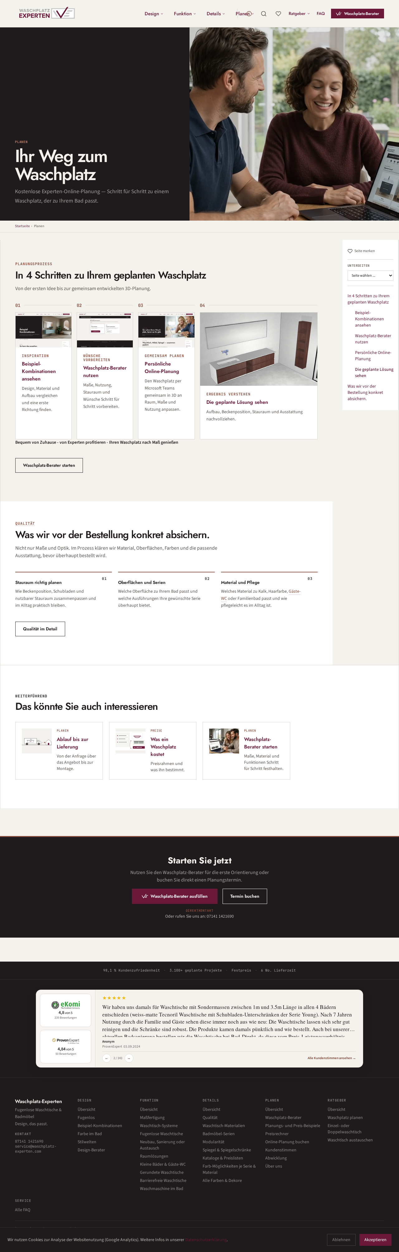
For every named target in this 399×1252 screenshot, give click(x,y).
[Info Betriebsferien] (249, 14)
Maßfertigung (152, 1118)
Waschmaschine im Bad (161, 1189)
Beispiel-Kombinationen (100, 1126)
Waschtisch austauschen (350, 1140)
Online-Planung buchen (287, 1142)
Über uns (273, 1166)
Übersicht (86, 1109)
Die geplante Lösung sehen (374, 372)
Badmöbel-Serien (219, 1134)
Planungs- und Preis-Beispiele (292, 1126)
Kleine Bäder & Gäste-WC (163, 1164)
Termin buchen (244, 896)
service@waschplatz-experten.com (35, 1149)
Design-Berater (91, 1150)
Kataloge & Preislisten (223, 1158)
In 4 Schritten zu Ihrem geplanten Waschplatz (369, 299)
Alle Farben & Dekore (222, 1181)
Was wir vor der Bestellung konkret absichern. (365, 392)
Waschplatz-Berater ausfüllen (179, 896)
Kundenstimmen (280, 1150)
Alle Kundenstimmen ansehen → (332, 1058)
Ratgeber (297, 13)
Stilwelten (87, 1142)
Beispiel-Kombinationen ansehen (369, 319)
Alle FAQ (22, 1210)
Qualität (25, 523)
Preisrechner (277, 1134)
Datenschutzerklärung (206, 1240)
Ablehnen (341, 1240)
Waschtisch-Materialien (224, 1126)
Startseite (22, 226)
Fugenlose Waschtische (161, 1134)
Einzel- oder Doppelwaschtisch (345, 1129)
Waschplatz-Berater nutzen (373, 339)
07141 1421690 (29, 1141)
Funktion (183, 13)
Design (152, 13)
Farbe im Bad (90, 1134)
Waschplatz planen (345, 1118)
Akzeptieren (375, 1240)
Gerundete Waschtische (162, 1172)
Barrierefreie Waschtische (163, 1181)
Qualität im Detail (40, 629)
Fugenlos (86, 1118)
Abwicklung (276, 1158)
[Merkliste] (278, 14)
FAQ (321, 13)
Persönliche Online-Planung (373, 356)
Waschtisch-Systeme (159, 1126)
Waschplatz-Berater (361, 14)
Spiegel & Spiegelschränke (227, 1150)
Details (214, 13)
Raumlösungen (154, 1156)
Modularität (213, 1142)
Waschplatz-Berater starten (49, 465)
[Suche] (263, 13)
